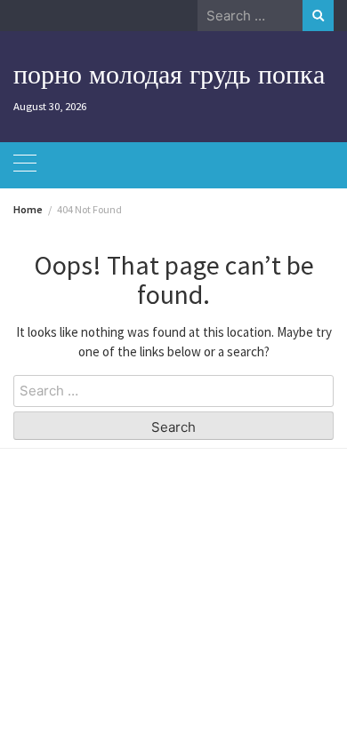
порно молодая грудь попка (169, 74)
